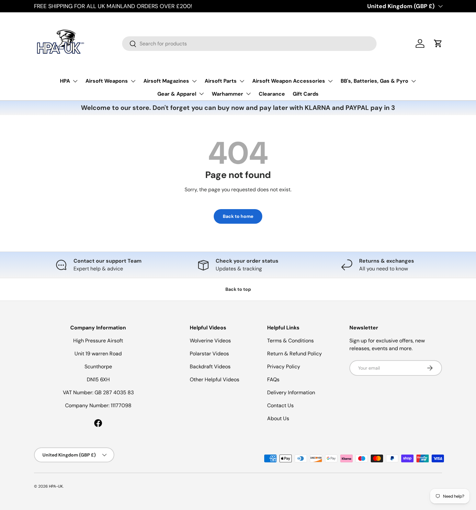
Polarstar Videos (209, 353)
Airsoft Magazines (166, 80)
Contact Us (280, 405)
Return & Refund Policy (294, 353)
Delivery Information (291, 392)
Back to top (238, 289)
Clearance (272, 93)
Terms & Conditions (290, 340)
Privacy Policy (283, 366)
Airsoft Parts (221, 80)
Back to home (238, 216)
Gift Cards (306, 93)
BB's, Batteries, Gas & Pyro (374, 80)
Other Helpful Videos (214, 379)
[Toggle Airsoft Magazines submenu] (194, 81)
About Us (278, 418)
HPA (65, 80)
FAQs (273, 379)
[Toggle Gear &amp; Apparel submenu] (201, 94)
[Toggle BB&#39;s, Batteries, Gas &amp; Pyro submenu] (413, 81)
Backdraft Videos (210, 366)
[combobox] (249, 43)
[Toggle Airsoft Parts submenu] (242, 81)
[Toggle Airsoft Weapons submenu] (133, 81)
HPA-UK (56, 486)
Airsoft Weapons (106, 80)
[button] (438, 43)
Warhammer (227, 93)
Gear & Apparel (176, 93)
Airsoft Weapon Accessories (288, 80)
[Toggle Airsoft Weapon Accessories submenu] (330, 81)
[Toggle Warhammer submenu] (248, 94)
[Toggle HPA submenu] (75, 81)
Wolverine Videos (210, 340)
